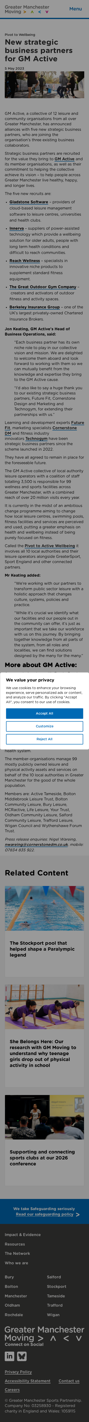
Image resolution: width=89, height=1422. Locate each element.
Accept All (44, 713)
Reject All (44, 739)
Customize (44, 726)
